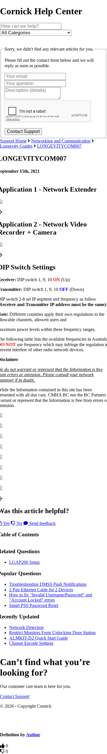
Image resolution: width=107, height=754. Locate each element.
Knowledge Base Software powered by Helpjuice (53, 724)
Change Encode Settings (31, 643)
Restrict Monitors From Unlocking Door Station (52, 632)
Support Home (13, 140)
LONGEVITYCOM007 (59, 146)
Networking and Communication (60, 140)
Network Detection (26, 627)
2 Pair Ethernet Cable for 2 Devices (41, 589)
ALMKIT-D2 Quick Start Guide (38, 638)
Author (33, 734)
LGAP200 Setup (24, 562)
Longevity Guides (16, 146)
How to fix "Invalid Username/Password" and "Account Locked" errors (50, 597)
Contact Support (14, 696)
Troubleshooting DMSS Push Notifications (47, 584)
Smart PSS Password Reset (33, 605)
